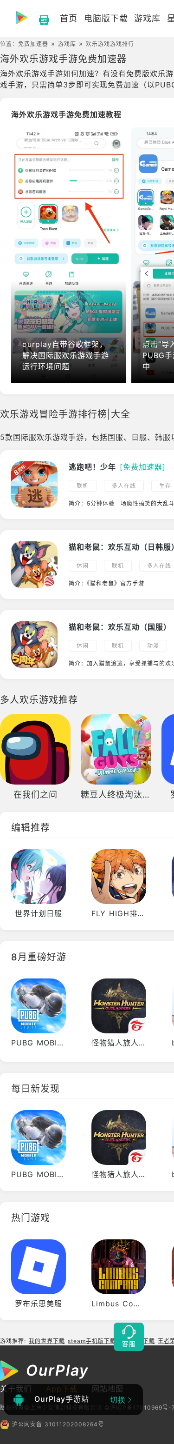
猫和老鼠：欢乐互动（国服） (120, 627)
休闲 (83, 565)
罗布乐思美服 (38, 1303)
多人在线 (124, 485)
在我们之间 (35, 794)
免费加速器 (33, 43)
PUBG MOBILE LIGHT (52, 1042)
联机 (83, 485)
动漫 (153, 645)
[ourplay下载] (39, 18)
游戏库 (67, 43)
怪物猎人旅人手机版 (126, 1042)
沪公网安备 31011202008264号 (58, 1424)
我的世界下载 (47, 1341)
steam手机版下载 (92, 1341)
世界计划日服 (38, 913)
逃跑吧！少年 (92, 467)
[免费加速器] (143, 467)
